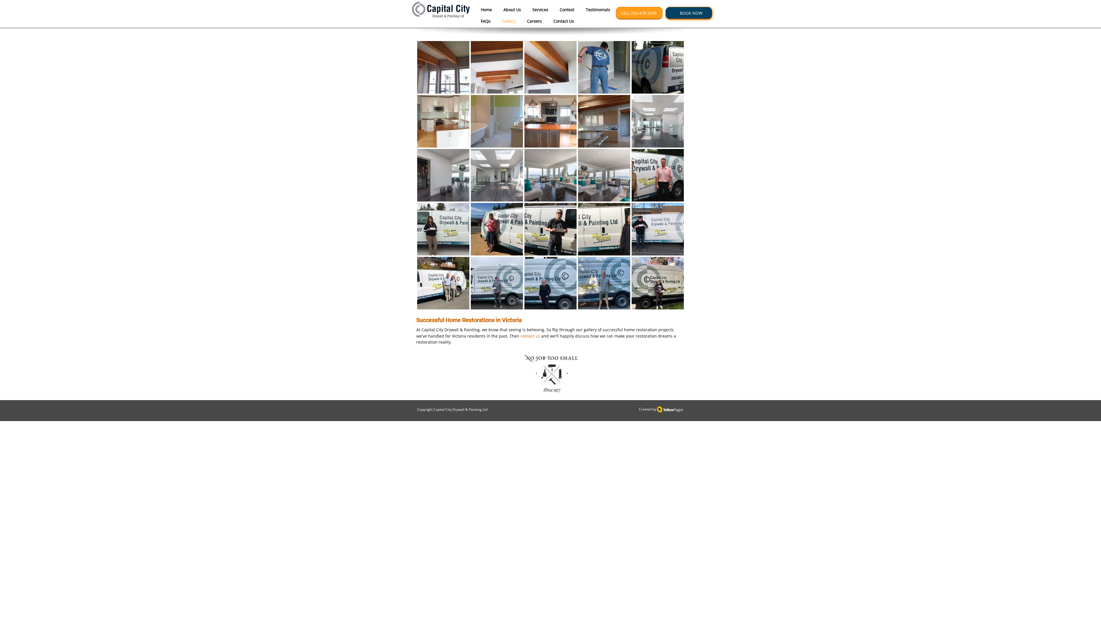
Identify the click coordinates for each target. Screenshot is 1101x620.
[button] (688, 13)
